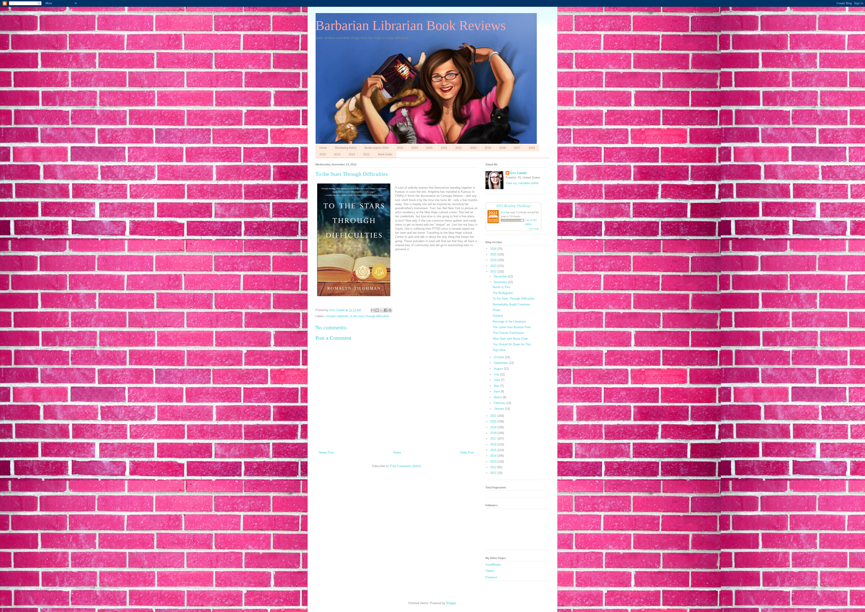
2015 (322, 154)
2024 (415, 147)
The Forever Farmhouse (508, 333)
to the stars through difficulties (369, 316)
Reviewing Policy (345, 147)
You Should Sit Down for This (512, 344)
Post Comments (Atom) (405, 466)
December (501, 276)
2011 (493, 472)
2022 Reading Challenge (513, 205)
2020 (473, 147)
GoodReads (493, 564)
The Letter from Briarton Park (512, 327)
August (499, 368)
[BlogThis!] (377, 310)
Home (323, 147)
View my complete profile (522, 183)
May (497, 385)
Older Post (467, 452)
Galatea (498, 315)
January (499, 408)
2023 (429, 147)
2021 (458, 147)
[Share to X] (381, 310)
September (501, 362)
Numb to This (501, 287)
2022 (444, 147)
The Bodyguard (502, 293)
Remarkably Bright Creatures (511, 304)
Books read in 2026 (377, 147)
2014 (337, 154)
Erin (503, 212)
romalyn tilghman (337, 316)
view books (534, 228)
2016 (532, 147)
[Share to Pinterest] (390, 310)
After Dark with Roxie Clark (510, 338)
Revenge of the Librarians (509, 321)
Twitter (489, 571)
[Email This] (373, 310)
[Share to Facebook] (385, 310)
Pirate (496, 310)
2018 (502, 147)
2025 (400, 147)
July (497, 374)
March (498, 397)
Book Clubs (385, 154)
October (499, 357)
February (500, 403)
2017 (517, 147)
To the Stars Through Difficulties (514, 298)
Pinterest (491, 577)
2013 (352, 154)
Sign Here (499, 350)
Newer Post (326, 452)
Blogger (451, 603)
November (501, 282)
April (497, 391)
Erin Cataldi (518, 173)
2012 (366, 154)
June (497, 380)
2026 (493, 248)
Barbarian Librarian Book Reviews (410, 25)
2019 (488, 147)
